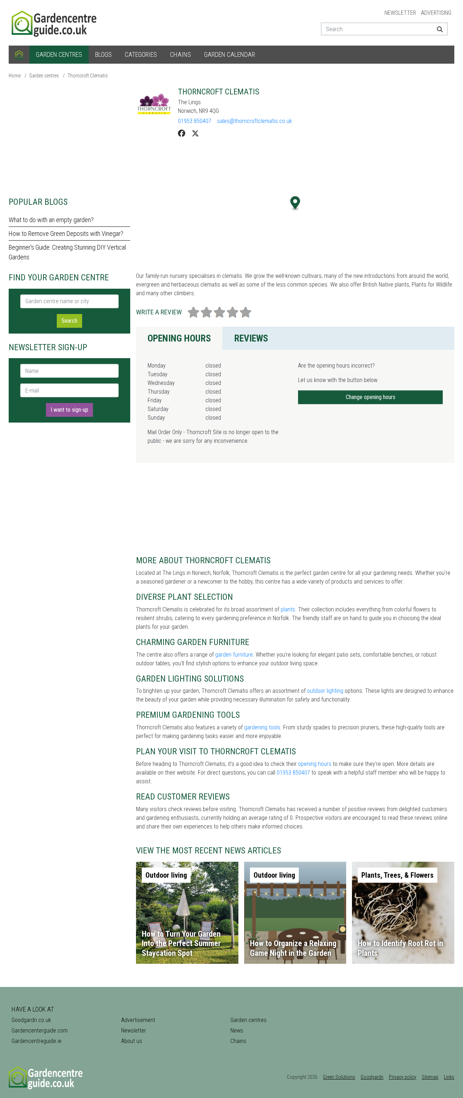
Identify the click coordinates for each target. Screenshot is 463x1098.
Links (449, 1077)
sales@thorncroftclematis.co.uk (254, 121)
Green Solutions (339, 1077)
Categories (141, 54)
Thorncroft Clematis (88, 76)
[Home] (19, 55)
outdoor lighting (325, 690)
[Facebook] (181, 133)
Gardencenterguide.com (40, 1030)
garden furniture (234, 654)
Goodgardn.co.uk (31, 1020)
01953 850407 (194, 121)
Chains (180, 54)
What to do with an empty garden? (51, 220)
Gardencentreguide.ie (36, 1041)
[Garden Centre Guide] (55, 22)
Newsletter (400, 12)
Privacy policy (402, 1077)
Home (15, 76)
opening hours (314, 763)
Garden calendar (229, 54)
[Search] (437, 28)
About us (131, 1041)
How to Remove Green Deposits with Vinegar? (66, 233)
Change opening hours (370, 397)
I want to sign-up (69, 409)
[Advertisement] (69, 137)
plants (288, 609)
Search (69, 320)
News (236, 1030)
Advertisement (138, 1020)
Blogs (103, 54)
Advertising (436, 12)
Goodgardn (372, 1077)
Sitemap (430, 1077)
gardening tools (262, 727)
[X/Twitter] (195, 133)
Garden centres (59, 54)
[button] (295, 203)
